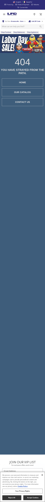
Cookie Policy (23, 486)
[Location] (34, 14)
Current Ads (23, 7)
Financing (9, 4)
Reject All (11, 498)
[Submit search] (40, 26)
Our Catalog (22, 92)
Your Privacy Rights (22, 491)
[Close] (42, 475)
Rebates (36, 4)
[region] (22, 487)
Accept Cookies (32, 498)
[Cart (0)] (41, 14)
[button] (17, 2)
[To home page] (12, 14)
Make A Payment (23, 4)
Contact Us (22, 102)
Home (22, 82)
